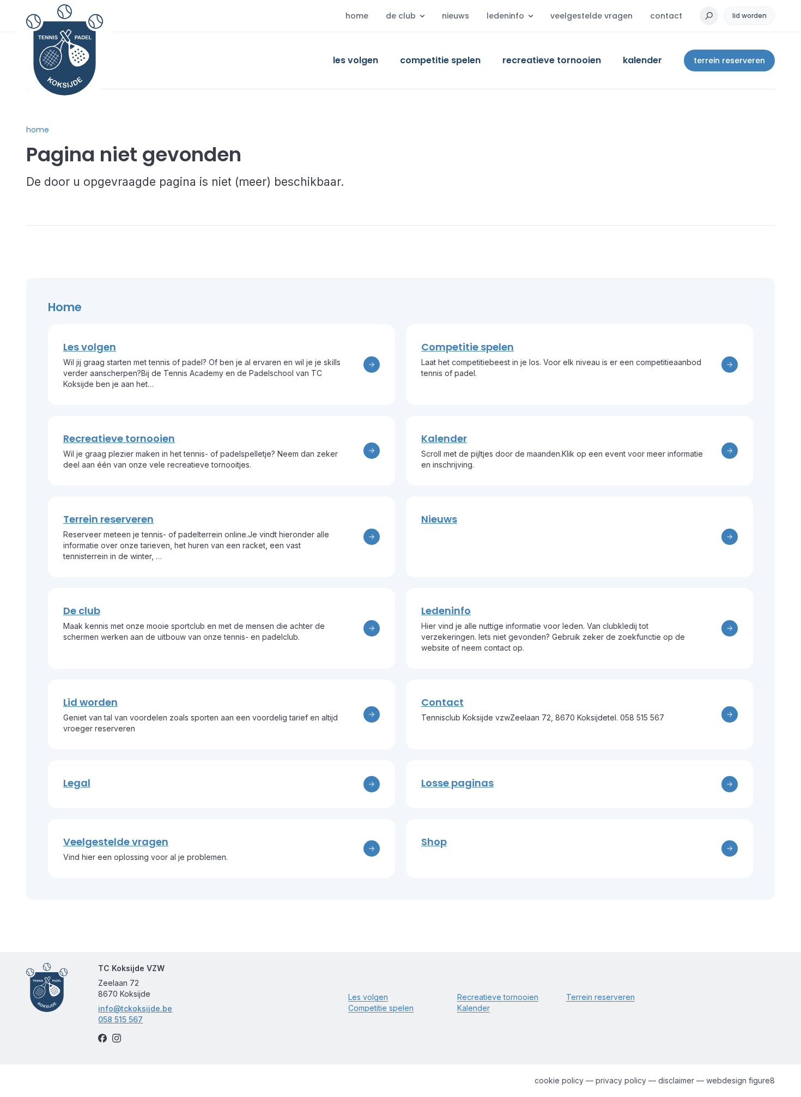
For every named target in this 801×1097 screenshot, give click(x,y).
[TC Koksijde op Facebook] (102, 1038)
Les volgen (368, 997)
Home (356, 15)
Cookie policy (559, 1080)
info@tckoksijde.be (135, 1008)
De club (401, 15)
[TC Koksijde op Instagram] (116, 1038)
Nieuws (455, 15)
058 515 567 (120, 1019)
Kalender (473, 1008)
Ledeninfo (505, 15)
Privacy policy (621, 1080)
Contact (666, 15)
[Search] (709, 16)
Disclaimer (676, 1080)
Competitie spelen (381, 1008)
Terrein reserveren (729, 60)
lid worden (749, 15)
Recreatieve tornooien (497, 997)
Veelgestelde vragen (591, 15)
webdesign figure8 (740, 1080)
